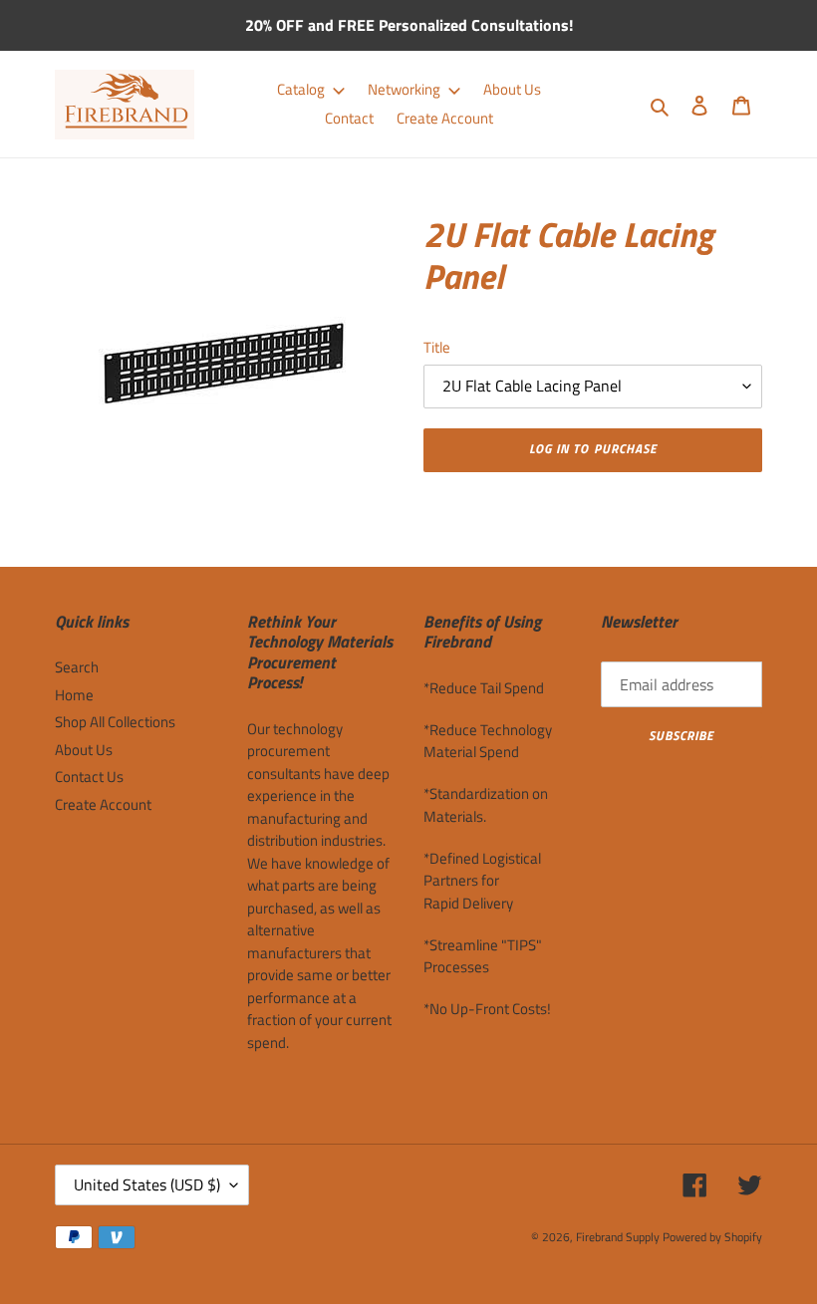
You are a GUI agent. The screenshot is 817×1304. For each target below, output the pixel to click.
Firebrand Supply (618, 1236)
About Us (84, 749)
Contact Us (89, 776)
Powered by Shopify (712, 1236)
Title (436, 348)
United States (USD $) (147, 1184)
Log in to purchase (593, 448)
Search (77, 666)
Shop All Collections (115, 721)
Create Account (103, 804)
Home (74, 694)
